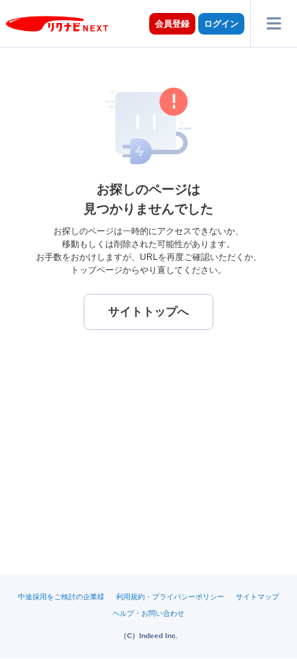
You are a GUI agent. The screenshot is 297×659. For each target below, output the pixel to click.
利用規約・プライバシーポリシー (170, 597)
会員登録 (172, 24)
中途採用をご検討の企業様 (61, 597)
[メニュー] (273, 23)
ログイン (221, 24)
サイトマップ (257, 597)
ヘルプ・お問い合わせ (148, 613)
